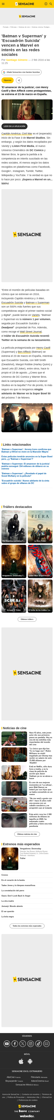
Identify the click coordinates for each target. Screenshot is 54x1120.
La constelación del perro (12, 890)
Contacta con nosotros (30, 1094)
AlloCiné (11, 1077)
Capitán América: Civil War (16, 133)
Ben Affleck (24, 351)
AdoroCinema (37, 1081)
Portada (5, 27)
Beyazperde (11, 1081)
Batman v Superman (37, 302)
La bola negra (7, 917)
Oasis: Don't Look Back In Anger (15, 896)
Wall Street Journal (31, 331)
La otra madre (7, 901)
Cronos (4, 875)
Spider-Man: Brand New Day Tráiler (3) (41, 576)
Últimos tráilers (27, 619)
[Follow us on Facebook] (15, 1043)
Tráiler (22, 858)
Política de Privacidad (15, 1097)
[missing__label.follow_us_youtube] (7, 1043)
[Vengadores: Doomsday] (9, 859)
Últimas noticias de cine (27, 834)
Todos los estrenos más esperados (27, 926)
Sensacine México (24, 1084)
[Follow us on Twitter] (23, 1043)
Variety (36, 315)
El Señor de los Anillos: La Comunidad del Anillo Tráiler (41, 610)
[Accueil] (24, 4)
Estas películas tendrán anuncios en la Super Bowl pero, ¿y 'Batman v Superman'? (26, 457)
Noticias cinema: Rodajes (41, 27)
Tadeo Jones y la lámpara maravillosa (18, 885)
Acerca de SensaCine (10, 1094)
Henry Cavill (43, 347)
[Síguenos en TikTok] (39, 1043)
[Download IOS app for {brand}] (22, 1061)
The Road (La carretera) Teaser (14, 541)
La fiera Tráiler (40, 541)
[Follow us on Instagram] (31, 1043)
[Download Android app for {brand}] (31, 1061)
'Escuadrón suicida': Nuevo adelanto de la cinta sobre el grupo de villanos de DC (25, 481)
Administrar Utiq (33, 1097)
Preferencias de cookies (28, 1100)
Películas (13, 27)
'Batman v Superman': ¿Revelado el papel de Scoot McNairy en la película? (23, 474)
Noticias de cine (24, 27)
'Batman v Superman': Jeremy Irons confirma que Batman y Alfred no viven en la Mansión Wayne (26, 450)
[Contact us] (47, 1043)
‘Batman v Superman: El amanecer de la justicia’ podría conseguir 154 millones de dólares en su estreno (25, 466)
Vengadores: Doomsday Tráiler (14, 576)
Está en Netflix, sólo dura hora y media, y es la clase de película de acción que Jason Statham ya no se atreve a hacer (40, 772)
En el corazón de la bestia (13, 880)
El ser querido (7, 911)
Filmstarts (35, 1077)
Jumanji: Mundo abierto (12, 906)
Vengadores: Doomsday (30, 849)
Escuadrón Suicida (12, 302)
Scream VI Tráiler (14, 610)
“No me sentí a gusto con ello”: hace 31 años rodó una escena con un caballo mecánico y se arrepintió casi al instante (40, 803)
